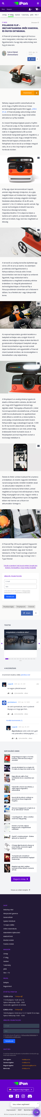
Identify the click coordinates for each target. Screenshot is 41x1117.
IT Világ (5, 957)
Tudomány (25, 15)
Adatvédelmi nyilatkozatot (22, 592)
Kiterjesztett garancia (10, 913)
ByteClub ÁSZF (29, 1110)
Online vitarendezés (10, 929)
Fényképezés (21, 607)
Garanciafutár (8, 917)
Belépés (6, 982)
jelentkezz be (25, 675)
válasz (26, 693)
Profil (5, 978)
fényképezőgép (8, 607)
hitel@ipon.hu (26, 1059)
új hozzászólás (18, 693)
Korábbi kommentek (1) (14, 720)
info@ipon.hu (26, 1068)
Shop (3, 9)
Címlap (4, 15)
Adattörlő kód (8, 936)
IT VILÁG (4, 22)
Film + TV (6, 973)
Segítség (6, 1049)
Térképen (18, 996)
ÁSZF (20, 1110)
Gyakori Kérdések (9, 921)
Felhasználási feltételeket (28, 1035)
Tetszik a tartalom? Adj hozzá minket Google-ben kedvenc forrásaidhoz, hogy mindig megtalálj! (20, 567)
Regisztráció (7, 986)
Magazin (9, 9)
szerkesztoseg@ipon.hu (29, 1065)
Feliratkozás (10, 597)
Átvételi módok (8, 940)
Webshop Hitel (8, 910)
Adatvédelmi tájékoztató (11, 933)
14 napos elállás (8, 925)
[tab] (6, 658)
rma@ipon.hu (26, 1062)
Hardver (17, 15)
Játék (31, 15)
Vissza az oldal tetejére (19, 890)
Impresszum (11, 1110)
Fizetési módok (8, 944)
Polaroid (31, 607)
